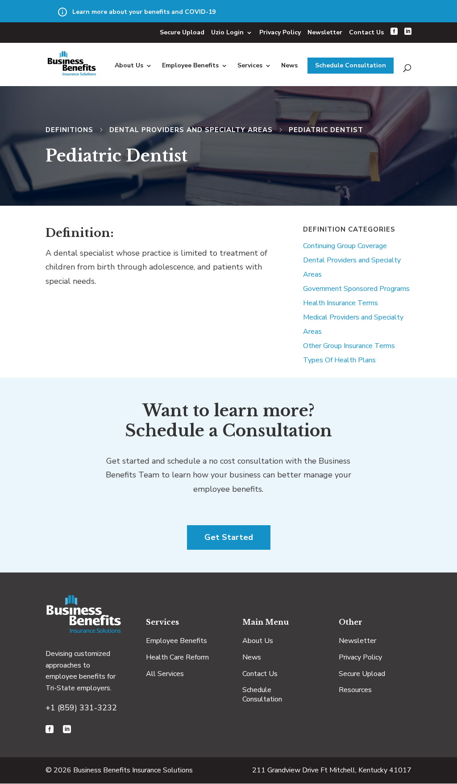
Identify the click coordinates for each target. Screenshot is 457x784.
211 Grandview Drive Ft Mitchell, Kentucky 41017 (331, 770)
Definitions (69, 129)
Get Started (228, 537)
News (289, 65)
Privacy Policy (280, 32)
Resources (355, 690)
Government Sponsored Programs (356, 289)
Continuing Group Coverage (345, 246)
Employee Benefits (190, 65)
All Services (165, 674)
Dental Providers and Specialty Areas (191, 129)
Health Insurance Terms (340, 303)
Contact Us (366, 32)
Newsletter (324, 32)
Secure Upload (182, 32)
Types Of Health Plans (339, 360)
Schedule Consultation (350, 65)
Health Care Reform (177, 657)
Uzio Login (227, 32)
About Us (129, 65)
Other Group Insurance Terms (349, 346)
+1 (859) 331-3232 (81, 707)
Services (249, 65)
